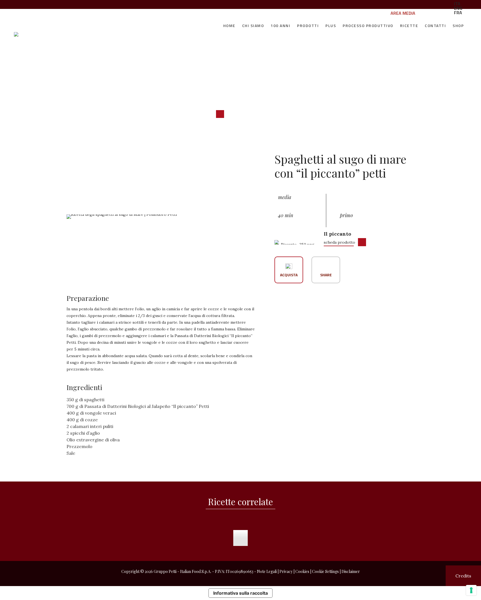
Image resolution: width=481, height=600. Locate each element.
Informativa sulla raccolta (240, 593)
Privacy (286, 571)
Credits (463, 576)
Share (326, 274)
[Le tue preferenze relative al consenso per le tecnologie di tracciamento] (471, 590)
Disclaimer (351, 571)
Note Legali (267, 571)
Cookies (302, 571)
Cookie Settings (325, 571)
